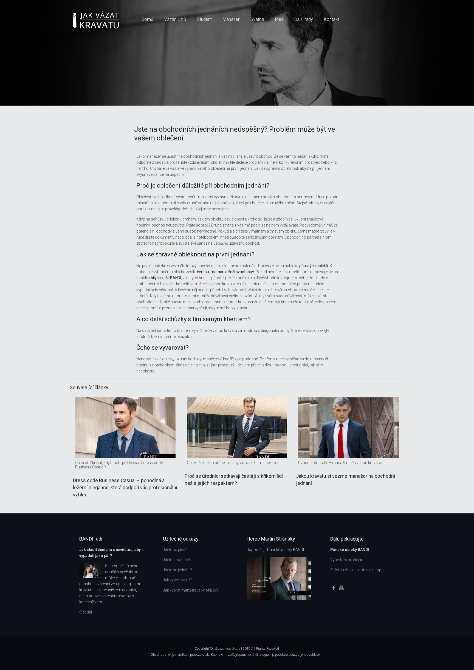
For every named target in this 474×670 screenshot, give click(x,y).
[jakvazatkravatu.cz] (96, 19)
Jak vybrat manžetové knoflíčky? (190, 590)
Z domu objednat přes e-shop (355, 570)
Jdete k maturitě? (177, 560)
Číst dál (85, 612)
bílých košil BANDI (166, 278)
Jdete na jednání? (177, 570)
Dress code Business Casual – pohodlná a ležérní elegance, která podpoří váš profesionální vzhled (125, 487)
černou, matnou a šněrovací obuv (225, 272)
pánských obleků (313, 266)
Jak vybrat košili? (177, 580)
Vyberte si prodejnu (346, 560)
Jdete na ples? (175, 549)
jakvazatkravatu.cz (227, 649)
